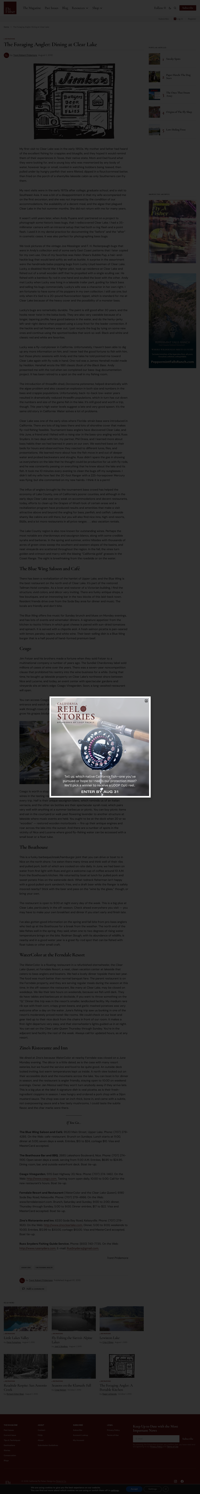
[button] (146, 701)
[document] (100, 747)
